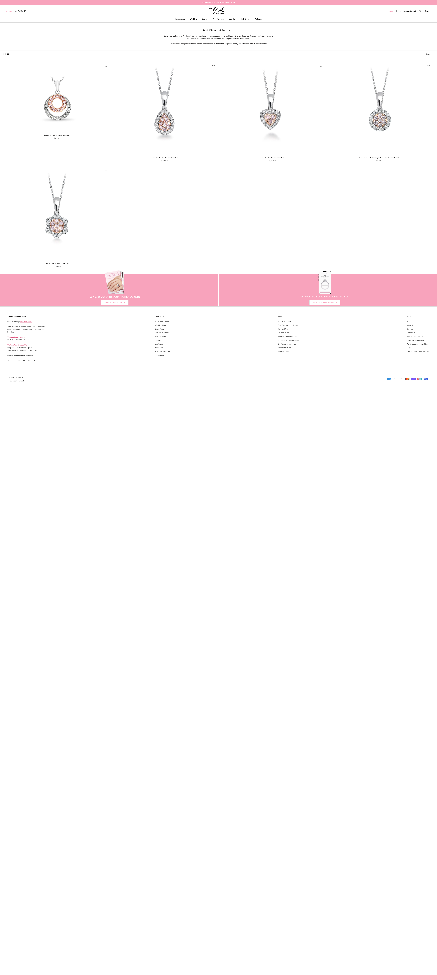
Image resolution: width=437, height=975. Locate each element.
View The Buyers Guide (115, 302)
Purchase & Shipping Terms (288, 340)
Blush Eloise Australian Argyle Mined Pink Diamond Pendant (380, 158)
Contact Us (411, 333)
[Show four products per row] (8, 54)
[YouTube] (24, 360)
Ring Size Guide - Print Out (288, 325)
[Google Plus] (34, 360)
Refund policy (283, 351)
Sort (428, 54)
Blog (408, 321)
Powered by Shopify (17, 381)
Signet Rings (159, 355)
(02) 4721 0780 (26, 321)
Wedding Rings (160, 325)
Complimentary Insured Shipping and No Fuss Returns (218, 2)
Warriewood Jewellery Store (417, 344)
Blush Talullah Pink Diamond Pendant (165, 158)
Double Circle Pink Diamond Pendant (57, 135)
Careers (410, 329)
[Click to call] (420, 11)
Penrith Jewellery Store (415, 340)
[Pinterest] (18, 360)
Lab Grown (245, 19)
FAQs (409, 348)
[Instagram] (13, 360)
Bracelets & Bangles (162, 351)
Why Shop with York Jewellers (418, 351)
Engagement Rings (162, 321)
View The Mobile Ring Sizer (325, 302)
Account (9, 11)
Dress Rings (159, 329)
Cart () (428, 11)
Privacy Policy (283, 333)
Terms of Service (284, 348)
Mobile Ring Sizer (284, 321)
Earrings (158, 340)
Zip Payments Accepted (287, 344)
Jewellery (233, 19)
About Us (410, 325)
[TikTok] (29, 360)
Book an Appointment (408, 11)
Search (390, 11)
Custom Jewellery (162, 333)
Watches (258, 19)
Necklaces (159, 348)
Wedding (193, 19)
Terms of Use (283, 329)
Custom (205, 19)
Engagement (180, 19)
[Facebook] (8, 360)
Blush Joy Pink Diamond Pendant (272, 158)
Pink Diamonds (218, 19)
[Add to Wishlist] (106, 66)
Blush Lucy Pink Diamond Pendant (57, 263)
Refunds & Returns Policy (287, 336)
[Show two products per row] (5, 54)
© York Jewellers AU (16, 378)
